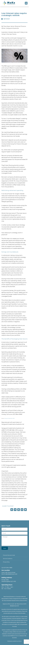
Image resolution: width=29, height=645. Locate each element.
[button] (26, 3)
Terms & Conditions (7, 558)
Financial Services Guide (9, 555)
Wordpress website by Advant (14, 641)
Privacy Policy (6, 562)
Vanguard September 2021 (9, 418)
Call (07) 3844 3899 (6, 567)
